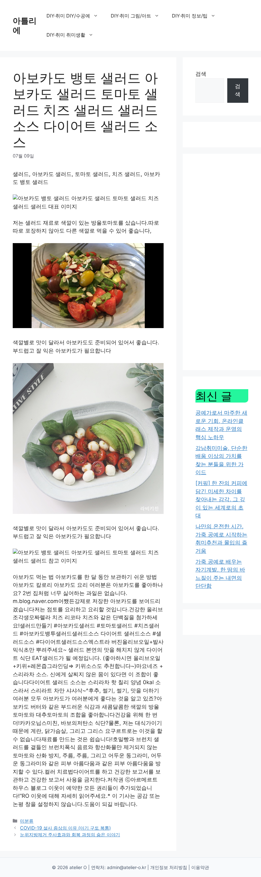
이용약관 (200, 867)
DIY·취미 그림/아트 (131, 16)
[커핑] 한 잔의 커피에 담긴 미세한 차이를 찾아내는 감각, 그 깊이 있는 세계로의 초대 (221, 499)
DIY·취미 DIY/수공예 (68, 16)
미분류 (26, 821)
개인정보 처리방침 (168, 867)
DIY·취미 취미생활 (65, 35)
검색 (200, 74)
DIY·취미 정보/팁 (190, 16)
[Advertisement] (221, 261)
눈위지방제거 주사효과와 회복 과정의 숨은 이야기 (70, 834)
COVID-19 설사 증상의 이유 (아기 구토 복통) (65, 828)
